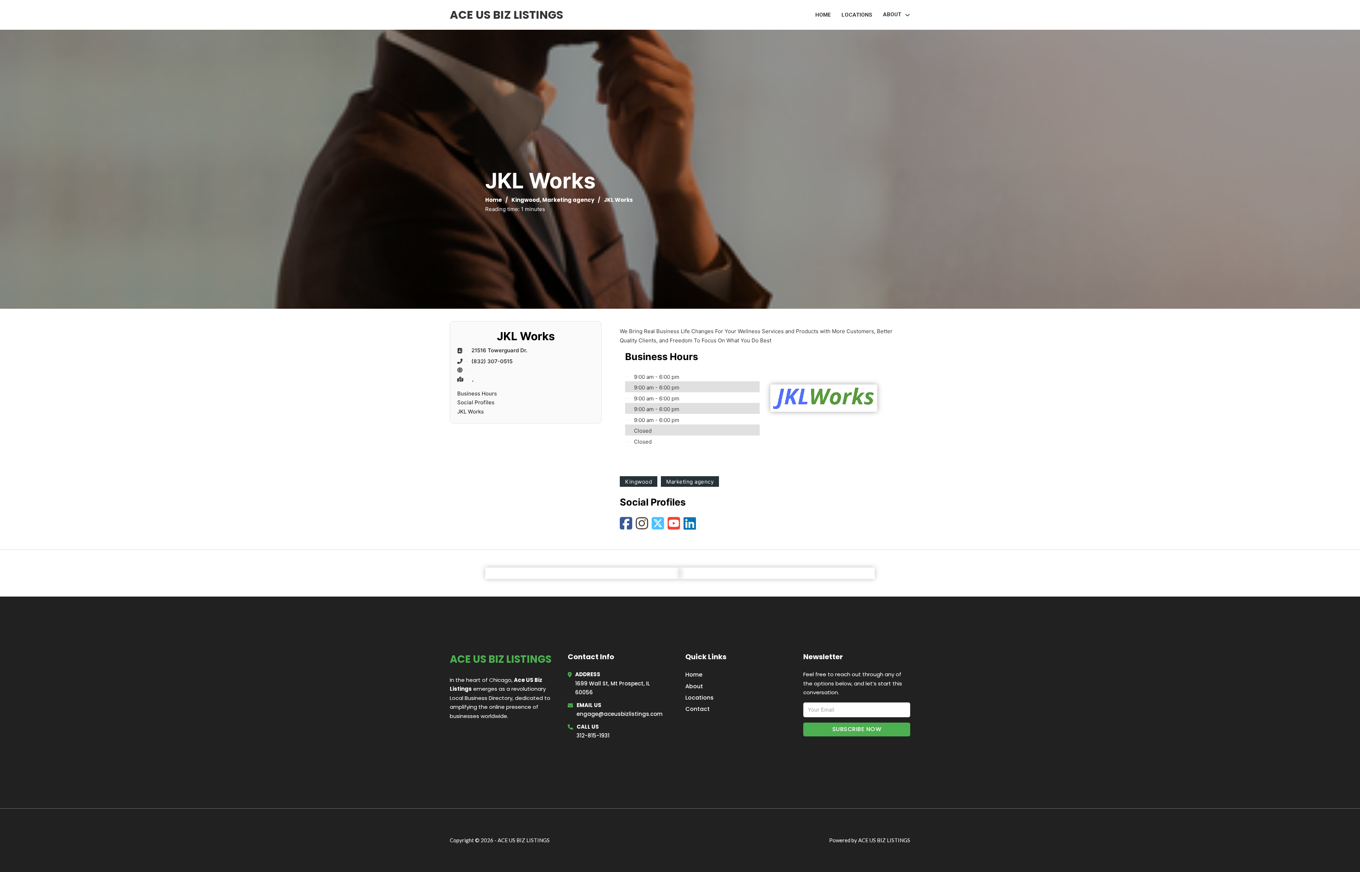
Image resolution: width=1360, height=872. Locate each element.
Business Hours (477, 393)
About (694, 686)
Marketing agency (568, 200)
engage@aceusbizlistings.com (620, 714)
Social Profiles (475, 402)
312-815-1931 (593, 735)
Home (823, 15)
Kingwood (525, 200)
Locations (857, 15)
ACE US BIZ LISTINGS (506, 15)
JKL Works (470, 411)
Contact (697, 709)
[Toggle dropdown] (907, 15)
